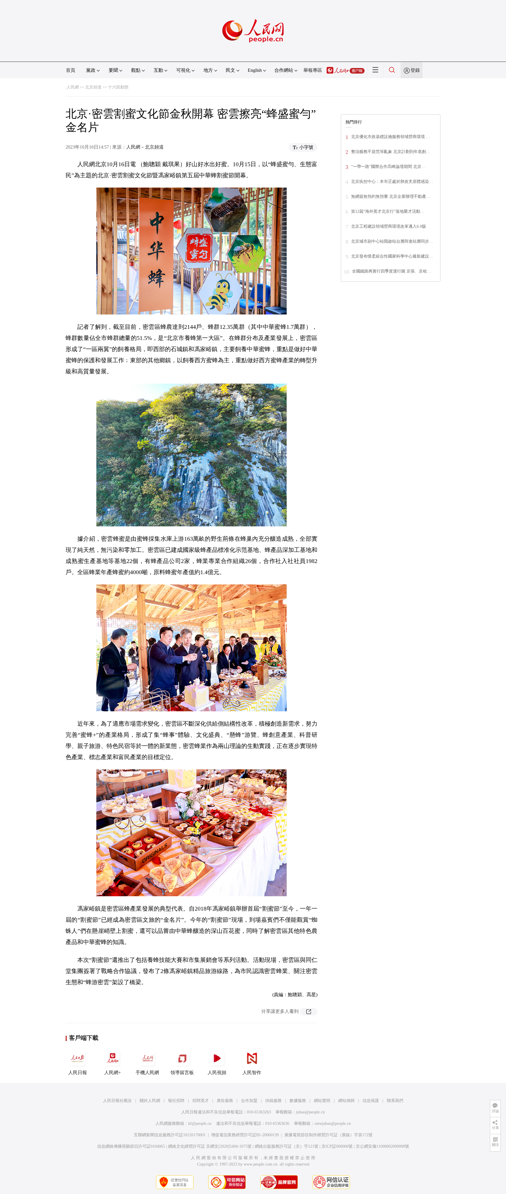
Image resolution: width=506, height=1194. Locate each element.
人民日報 (77, 1072)
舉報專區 (312, 70)
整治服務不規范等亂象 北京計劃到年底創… (390, 151)
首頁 (70, 70)
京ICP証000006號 (337, 1146)
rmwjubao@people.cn (332, 1123)
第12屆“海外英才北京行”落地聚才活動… (387, 211)
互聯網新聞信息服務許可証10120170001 (170, 1135)
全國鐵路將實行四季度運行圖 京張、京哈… (391, 271)
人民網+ (112, 1072)
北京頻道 (93, 87)
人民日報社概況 (117, 1100)
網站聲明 (322, 1100)
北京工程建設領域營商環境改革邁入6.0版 (388, 226)
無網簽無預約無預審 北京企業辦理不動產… (390, 196)
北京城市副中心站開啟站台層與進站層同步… (392, 241)
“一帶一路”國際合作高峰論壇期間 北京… (388, 166)
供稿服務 (273, 1100)
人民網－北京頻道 (145, 146)
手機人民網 (147, 1072)
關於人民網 (150, 1100)
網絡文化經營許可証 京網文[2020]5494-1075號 (210, 1146)
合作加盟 (249, 1100)
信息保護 (371, 1100)
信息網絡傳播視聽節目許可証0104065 (131, 1146)
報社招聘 (176, 1100)
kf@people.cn (199, 1123)
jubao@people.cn (310, 1112)
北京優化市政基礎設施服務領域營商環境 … (390, 137)
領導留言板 (182, 1072)
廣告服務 (225, 1100)
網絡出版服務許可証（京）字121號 (286, 1146)
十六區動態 (118, 87)
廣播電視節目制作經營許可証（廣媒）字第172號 (328, 1135)
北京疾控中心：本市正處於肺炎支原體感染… (392, 181)
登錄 (415, 70)
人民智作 (251, 1072)
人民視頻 (217, 1072)
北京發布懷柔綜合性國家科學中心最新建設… (392, 256)
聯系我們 (395, 1100)
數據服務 (298, 1100)
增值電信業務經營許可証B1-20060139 (245, 1135)
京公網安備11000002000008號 (382, 1146)
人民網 (72, 87)
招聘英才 (200, 1100)
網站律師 (346, 1100)
